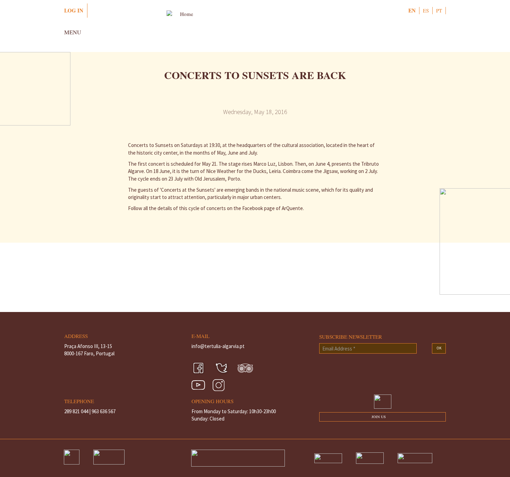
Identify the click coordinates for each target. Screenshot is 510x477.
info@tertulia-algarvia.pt (218, 346)
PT (439, 10)
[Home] (255, 27)
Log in (73, 10)
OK (438, 348)
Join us (379, 416)
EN (412, 10)
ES (426, 10)
